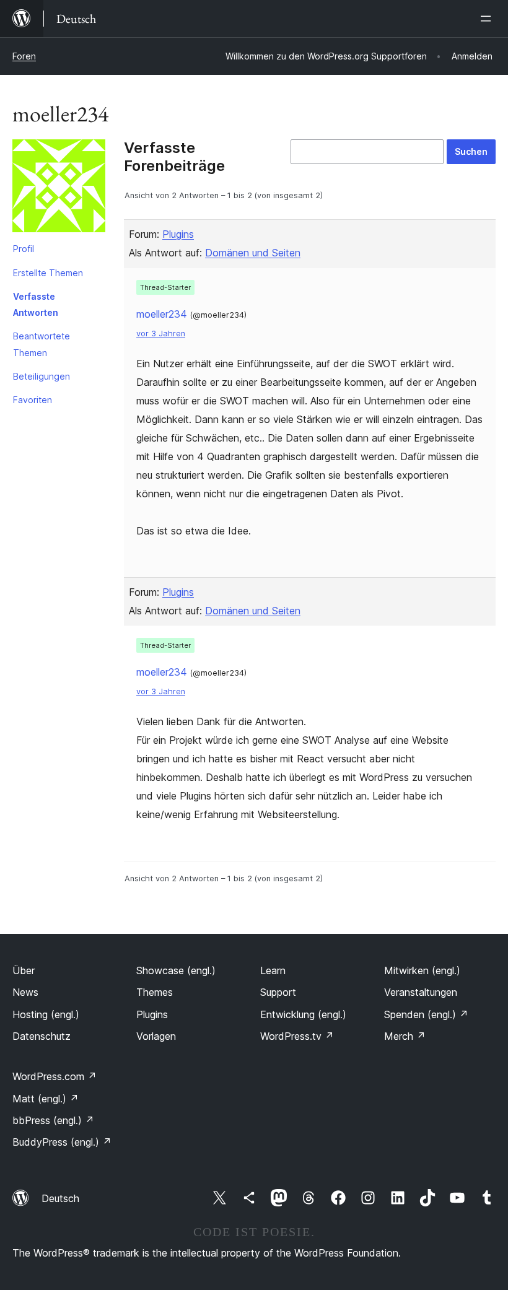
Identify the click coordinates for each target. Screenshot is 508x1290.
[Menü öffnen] (488, 18)
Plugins (178, 234)
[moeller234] (58, 188)
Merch (405, 1036)
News (25, 992)
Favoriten (32, 399)
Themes (154, 992)
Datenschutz (41, 1036)
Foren (24, 56)
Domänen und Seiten (252, 252)
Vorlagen (156, 1036)
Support (278, 992)
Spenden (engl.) (426, 1014)
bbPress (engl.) (53, 1120)
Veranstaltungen (420, 992)
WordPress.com (54, 1076)
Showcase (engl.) (176, 970)
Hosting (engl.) (45, 1014)
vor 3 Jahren (160, 333)
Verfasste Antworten (35, 304)
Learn (273, 970)
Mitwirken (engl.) (422, 970)
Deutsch (60, 1198)
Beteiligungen (41, 376)
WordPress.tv (297, 1036)
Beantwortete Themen (41, 344)
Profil (23, 248)
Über (23, 970)
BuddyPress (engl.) (62, 1142)
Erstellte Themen (48, 273)
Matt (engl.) (45, 1098)
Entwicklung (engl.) (303, 1014)
